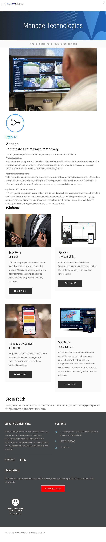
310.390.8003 (67, 441)
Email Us (65, 447)
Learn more (20, 291)
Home (31, 44)
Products (44, 44)
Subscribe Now (53, 489)
